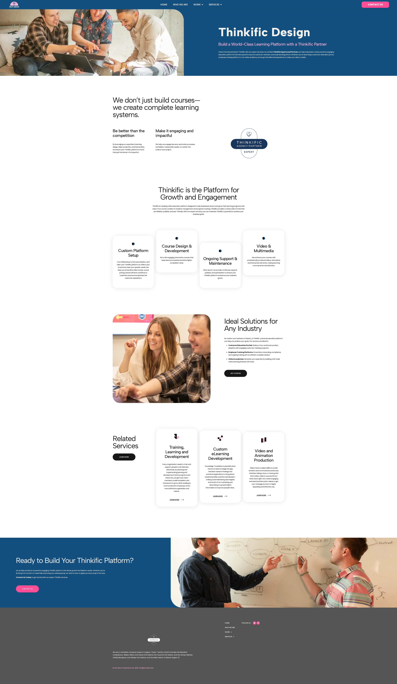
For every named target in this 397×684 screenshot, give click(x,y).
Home (163, 4)
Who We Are (180, 4)
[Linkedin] (258, 623)
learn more (174, 499)
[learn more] (182, 499)
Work (197, 4)
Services (214, 4)
